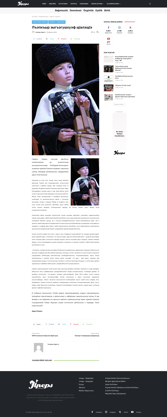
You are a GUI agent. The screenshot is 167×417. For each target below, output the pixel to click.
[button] (150, 4)
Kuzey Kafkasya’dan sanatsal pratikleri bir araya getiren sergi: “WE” (124, 58)
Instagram (113, 412)
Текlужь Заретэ (40, 32)
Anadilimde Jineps (43, 16)
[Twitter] (120, 412)
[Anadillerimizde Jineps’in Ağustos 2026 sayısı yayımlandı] (108, 97)
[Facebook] (92, 412)
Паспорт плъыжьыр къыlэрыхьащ (87, 336)
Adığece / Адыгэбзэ (55, 16)
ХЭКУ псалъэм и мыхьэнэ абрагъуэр (45, 336)
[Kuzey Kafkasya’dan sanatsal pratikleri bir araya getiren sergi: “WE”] (108, 59)
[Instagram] (106, 412)
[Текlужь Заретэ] (33, 32)
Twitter (126, 412)
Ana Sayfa (34, 16)
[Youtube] (132, 412)
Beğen (108, 26)
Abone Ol (108, 37)
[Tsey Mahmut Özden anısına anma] (108, 78)
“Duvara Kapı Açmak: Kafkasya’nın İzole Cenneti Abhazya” (123, 68)
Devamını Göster (118, 104)
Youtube (138, 412)
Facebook (99, 412)
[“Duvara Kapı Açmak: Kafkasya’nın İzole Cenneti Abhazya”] (108, 68)
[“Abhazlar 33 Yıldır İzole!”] (108, 87)
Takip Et (119, 26)
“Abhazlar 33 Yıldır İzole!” (123, 85)
